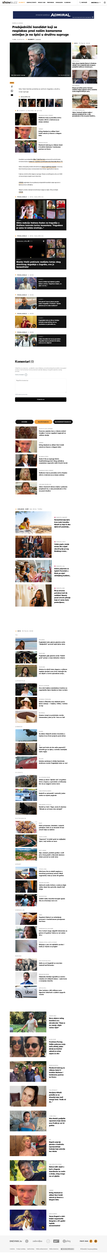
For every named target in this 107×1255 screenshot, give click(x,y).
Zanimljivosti (31, 2)
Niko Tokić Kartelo (39, 159)
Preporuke (50, 2)
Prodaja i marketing (20, 1249)
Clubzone (67, 2)
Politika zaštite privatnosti (42, 1249)
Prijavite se (40, 399)
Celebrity (22, 2)
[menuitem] (105, 2)
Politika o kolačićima (53, 1249)
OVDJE (21, 182)
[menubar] (105, 2)
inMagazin (59, 2)
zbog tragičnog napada (49, 167)
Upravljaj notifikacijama (68, 1249)
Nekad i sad (41, 2)
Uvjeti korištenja (30, 1249)
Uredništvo (12, 1249)
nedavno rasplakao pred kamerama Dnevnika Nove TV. (46, 161)
